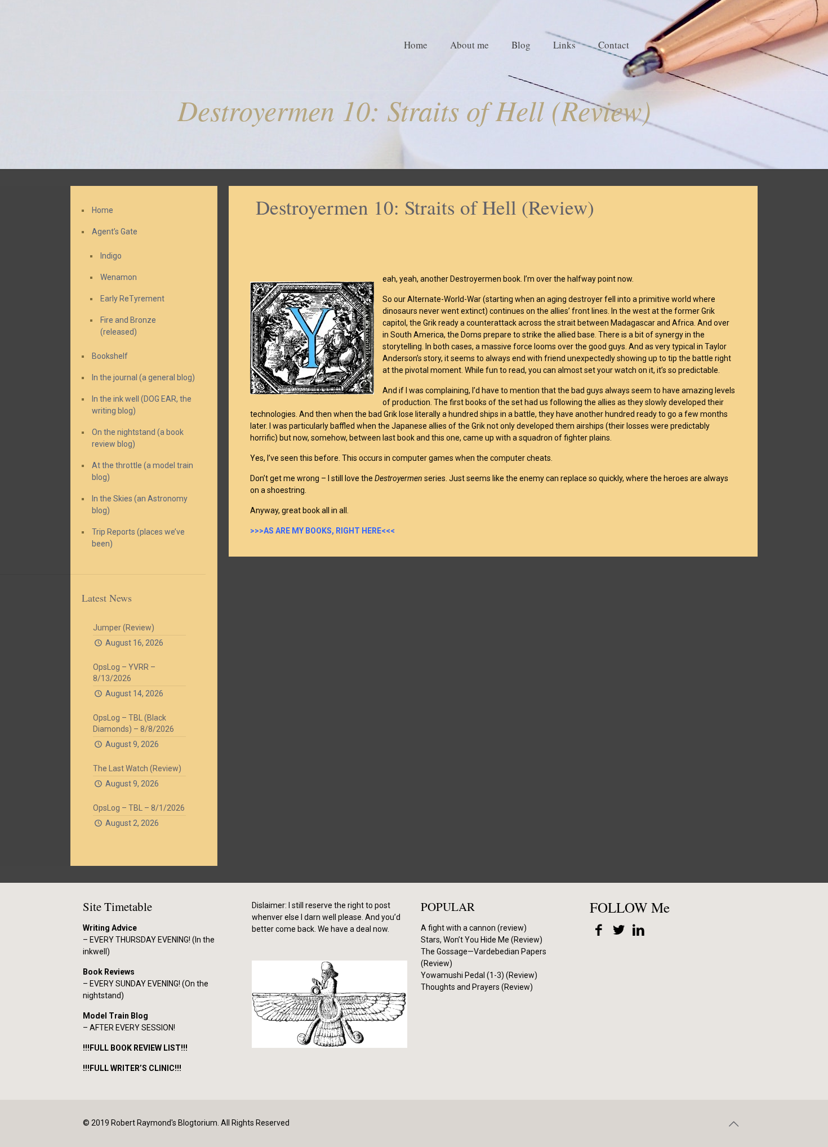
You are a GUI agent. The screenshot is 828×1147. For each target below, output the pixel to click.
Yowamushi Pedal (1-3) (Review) (479, 975)
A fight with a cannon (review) (474, 927)
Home (102, 210)
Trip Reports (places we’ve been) (138, 537)
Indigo (111, 255)
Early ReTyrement (132, 298)
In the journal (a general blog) (143, 377)
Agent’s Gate (114, 231)
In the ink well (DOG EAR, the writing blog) (142, 404)
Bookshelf (110, 356)
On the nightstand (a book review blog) (138, 438)
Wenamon (118, 277)
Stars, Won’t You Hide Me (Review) (481, 939)
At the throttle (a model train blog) (142, 471)
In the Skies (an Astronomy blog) (140, 504)
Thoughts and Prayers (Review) (477, 987)
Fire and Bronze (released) (128, 325)
